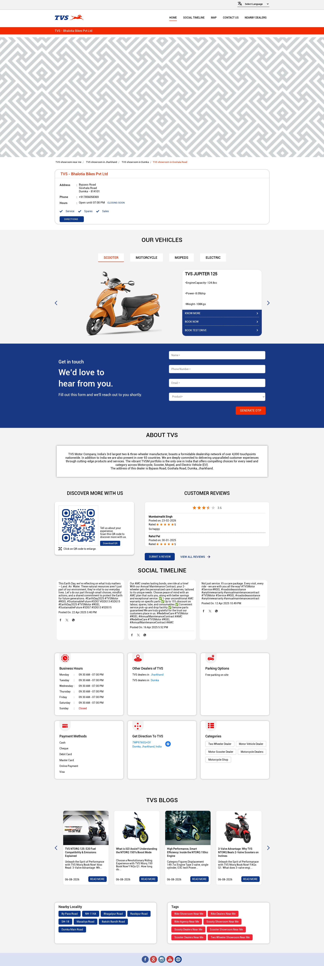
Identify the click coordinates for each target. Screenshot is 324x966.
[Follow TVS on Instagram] (162, 959)
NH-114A (90, 913)
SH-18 (65, 921)
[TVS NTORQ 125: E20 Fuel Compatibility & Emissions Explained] (86, 828)
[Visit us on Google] (154, 959)
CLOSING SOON (116, 202)
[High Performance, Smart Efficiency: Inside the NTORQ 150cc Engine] (188, 828)
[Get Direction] (168, 745)
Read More (97, 879)
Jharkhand (157, 674)
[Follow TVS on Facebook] (145, 959)
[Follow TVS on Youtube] (170, 959)
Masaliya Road (85, 921)
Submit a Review (160, 556)
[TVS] (69, 18)
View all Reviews (192, 557)
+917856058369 (89, 197)
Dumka (155, 680)
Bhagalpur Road (113, 913)
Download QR (110, 543)
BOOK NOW (192, 321)
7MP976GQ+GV (141, 742)
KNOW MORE (192, 313)
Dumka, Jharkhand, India (147, 746)
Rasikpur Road (139, 913)
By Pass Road (70, 913)
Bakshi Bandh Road (113, 921)
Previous (56, 303)
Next (268, 303)
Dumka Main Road (72, 929)
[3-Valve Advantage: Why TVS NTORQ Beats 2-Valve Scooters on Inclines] (239, 828)
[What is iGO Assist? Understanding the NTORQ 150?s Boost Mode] (137, 828)
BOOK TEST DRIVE (196, 330)
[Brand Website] (178, 959)
